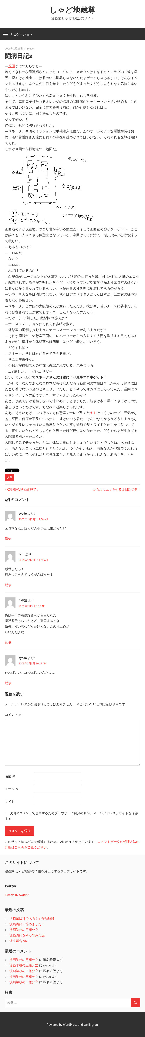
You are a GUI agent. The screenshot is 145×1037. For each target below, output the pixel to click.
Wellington (91, 1024)
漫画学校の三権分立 (23, 930)
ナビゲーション (21, 34)
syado (30, 48)
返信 (8, 539)
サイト (10, 801)
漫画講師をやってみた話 (27, 935)
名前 (10, 776)
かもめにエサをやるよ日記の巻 (115, 489)
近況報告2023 (19, 941)
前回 (11, 66)
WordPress (70, 1024)
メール (12, 789)
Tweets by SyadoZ (17, 895)
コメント (13, 715)
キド (93, 413)
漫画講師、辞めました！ (27, 924)
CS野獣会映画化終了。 (23, 489)
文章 (9, 477)
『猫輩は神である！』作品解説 (31, 918)
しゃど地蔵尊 (73, 9)
